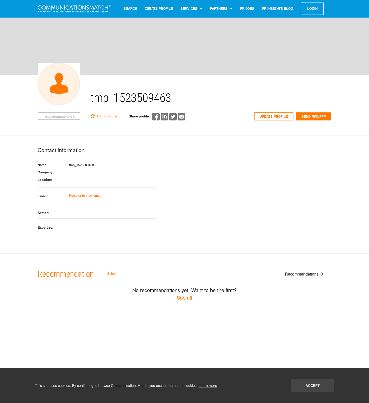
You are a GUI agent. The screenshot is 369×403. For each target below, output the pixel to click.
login (312, 9)
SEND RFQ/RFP (313, 116)
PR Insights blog (277, 9)
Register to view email (85, 195)
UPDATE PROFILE (274, 116)
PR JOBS (247, 9)
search (130, 9)
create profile (159, 9)
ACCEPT (312, 385)
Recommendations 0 (59, 116)
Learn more (208, 385)
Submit (112, 273)
